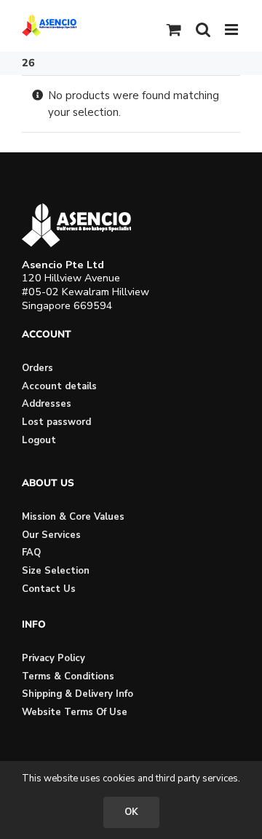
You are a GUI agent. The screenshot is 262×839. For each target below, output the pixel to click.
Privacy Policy (53, 658)
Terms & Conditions (68, 676)
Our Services (51, 535)
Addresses (46, 403)
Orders (37, 368)
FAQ (31, 552)
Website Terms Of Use (74, 712)
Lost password (56, 422)
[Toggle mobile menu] (232, 29)
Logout (39, 440)
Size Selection (56, 570)
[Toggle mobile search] (203, 29)
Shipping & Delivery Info (77, 694)
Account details (59, 386)
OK (131, 812)
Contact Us (49, 589)
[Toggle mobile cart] (174, 29)
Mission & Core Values (73, 516)
